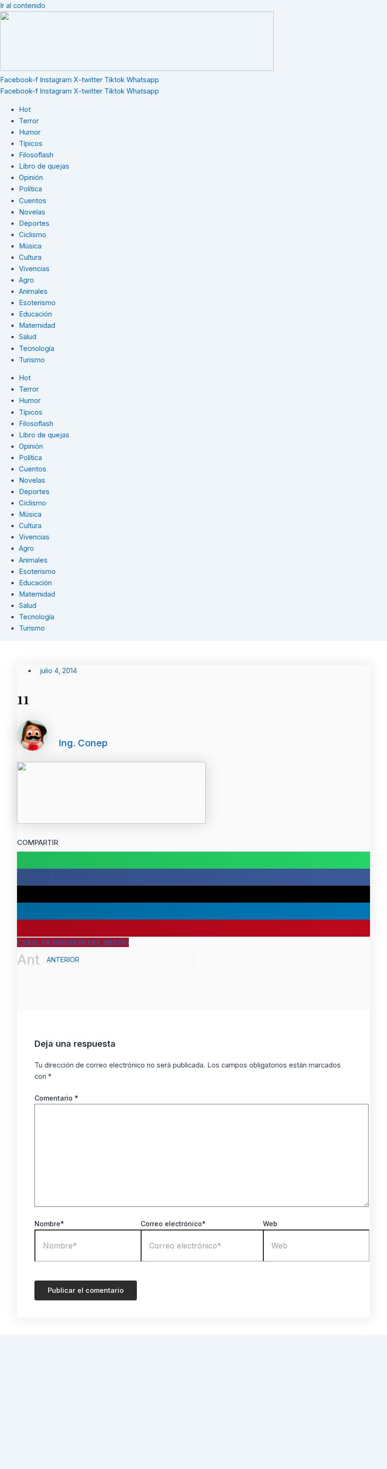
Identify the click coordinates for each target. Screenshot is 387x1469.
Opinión (31, 177)
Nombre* (49, 1224)
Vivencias (34, 269)
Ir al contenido (22, 5)
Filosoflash (36, 155)
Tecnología (36, 348)
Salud (27, 337)
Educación (35, 314)
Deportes (34, 223)
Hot (25, 109)
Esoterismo (37, 303)
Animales (33, 291)
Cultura (30, 257)
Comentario (56, 1098)
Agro (26, 280)
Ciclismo (32, 235)
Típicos (30, 143)
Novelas (32, 212)
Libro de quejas (44, 166)
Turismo (32, 360)
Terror (29, 121)
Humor (30, 132)
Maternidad (37, 325)
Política (30, 189)
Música (30, 246)
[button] (193, 860)
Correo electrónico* (173, 1224)
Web (270, 1224)
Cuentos (32, 200)
